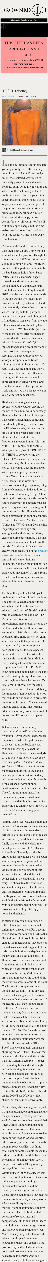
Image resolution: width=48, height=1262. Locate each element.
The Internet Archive (36, 67)
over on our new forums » (28, 62)
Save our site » (24, 19)
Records (12, 26)
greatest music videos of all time (25, 552)
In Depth (22, 26)
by (13, 150)
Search (43, 34)
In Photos (33, 26)
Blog (42, 26)
